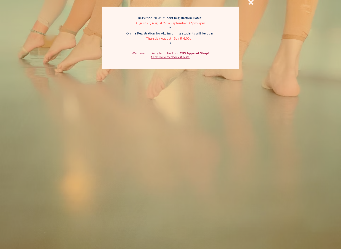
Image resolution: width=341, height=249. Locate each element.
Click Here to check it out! (170, 57)
